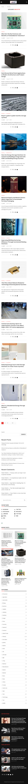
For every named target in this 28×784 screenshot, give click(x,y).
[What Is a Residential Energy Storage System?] (14, 392)
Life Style (14, 654)
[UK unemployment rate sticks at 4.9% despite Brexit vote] (5, 751)
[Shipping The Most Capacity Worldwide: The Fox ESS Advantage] (7, 535)
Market (14, 669)
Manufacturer (14, 666)
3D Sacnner (14, 594)
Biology (14, 603)
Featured (14, 627)
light (14, 657)
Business (14, 606)
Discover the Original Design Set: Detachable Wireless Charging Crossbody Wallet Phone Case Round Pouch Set (18, 720)
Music (14, 675)
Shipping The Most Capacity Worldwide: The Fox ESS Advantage (6, 543)
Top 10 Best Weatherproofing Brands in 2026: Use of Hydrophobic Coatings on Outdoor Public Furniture (7, 562)
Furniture (14, 630)
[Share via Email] (17, 45)
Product (14, 685)
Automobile (14, 600)
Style (14, 691)
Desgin (14, 618)
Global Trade (14, 633)
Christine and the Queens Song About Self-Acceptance (18, 767)
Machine (14, 663)
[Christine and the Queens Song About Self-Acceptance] (5, 769)
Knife (14, 648)
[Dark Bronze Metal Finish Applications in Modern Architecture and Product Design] (14, 60)
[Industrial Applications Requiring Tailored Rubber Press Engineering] (21, 573)
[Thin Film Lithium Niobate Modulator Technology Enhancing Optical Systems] (14, 269)
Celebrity (14, 612)
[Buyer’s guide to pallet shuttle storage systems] (14, 102)
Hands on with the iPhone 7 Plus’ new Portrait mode (18, 758)
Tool (14, 700)
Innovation (14, 639)
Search (3, 432)
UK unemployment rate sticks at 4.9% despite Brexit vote (18, 750)
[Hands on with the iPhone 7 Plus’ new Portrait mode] (5, 760)
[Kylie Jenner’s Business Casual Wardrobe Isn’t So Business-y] (5, 739)
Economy (14, 624)
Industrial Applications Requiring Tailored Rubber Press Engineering (20, 580)
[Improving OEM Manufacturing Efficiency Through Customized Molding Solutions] (14, 227)
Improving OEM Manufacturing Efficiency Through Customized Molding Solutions (13, 242)
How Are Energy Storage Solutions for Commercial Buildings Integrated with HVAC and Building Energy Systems (13, 156)
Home (2, 6)
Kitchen (14, 645)
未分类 (14, 703)
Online (14, 682)
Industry (14, 636)
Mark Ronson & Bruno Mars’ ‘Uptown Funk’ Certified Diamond (18, 730)
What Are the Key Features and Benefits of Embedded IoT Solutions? (20, 543)
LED (14, 651)
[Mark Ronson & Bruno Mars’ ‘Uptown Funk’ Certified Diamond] (5, 730)
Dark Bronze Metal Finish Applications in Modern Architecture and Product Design (13, 74)
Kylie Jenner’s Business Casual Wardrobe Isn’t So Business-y (17, 738)
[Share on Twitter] (14, 45)
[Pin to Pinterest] (15, 45)
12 (12, 423)
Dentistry (14, 615)
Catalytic (14, 609)
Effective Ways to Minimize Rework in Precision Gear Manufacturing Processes (6, 581)
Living (14, 660)
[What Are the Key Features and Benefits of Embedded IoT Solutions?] (14, 20)
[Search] (26, 2)
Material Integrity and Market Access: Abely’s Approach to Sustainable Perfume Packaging (13, 199)
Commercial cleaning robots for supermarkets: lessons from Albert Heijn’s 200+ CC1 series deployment (12, 325)
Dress (14, 621)
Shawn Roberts (4, 472)
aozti (4, 38)
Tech (14, 694)
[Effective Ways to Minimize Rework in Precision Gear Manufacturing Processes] (7, 573)
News (14, 679)
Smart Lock (14, 688)
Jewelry (14, 642)
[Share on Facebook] (12, 45)
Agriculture (14, 597)
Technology (14, 697)
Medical (14, 672)
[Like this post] (10, 45)
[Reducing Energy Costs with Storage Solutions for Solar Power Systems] (14, 351)
